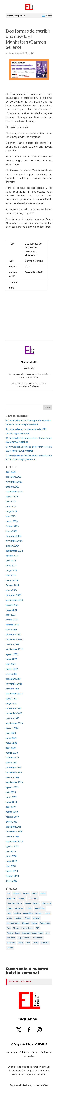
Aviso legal (11, 1052)
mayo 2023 (11, 609)
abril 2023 (11, 614)
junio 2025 (11, 506)
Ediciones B (46, 903)
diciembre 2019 (13, 767)
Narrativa (36, 918)
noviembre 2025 (14, 481)
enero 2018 (11, 880)
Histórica (17, 913)
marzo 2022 (12, 668)
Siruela (20, 943)
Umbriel (10, 948)
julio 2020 (11, 733)
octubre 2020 (12, 718)
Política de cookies (29, 1052)
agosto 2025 (12, 496)
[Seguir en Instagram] (39, 1029)
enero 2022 (11, 673)
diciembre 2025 (13, 476)
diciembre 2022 (13, 634)
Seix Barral (11, 943)
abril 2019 (11, 806)
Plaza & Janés (45, 923)
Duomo (36, 903)
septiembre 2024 (14, 550)
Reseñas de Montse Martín (32, 933)
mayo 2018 (11, 861)
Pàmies (16, 928)
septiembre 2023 (14, 600)
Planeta (34, 923)
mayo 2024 (11, 570)
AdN (8, 893)
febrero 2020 (12, 757)
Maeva (9, 918)
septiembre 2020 (14, 723)
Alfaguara (17, 893)
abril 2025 (11, 516)
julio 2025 (11, 501)
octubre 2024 (12, 545)
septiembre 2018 (14, 841)
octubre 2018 (12, 836)
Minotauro (19, 918)
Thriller (35, 943)
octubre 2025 (12, 486)
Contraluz (21, 898)
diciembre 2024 (13, 536)
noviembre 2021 (14, 683)
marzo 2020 (12, 752)
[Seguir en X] (18, 1029)
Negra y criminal (13, 923)
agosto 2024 (12, 555)
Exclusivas (19, 908)
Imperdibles (28, 913)
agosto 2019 (12, 787)
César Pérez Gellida (14, 903)
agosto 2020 (12, 728)
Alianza (34, 893)
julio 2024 (11, 560)
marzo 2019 (12, 811)
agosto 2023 (12, 604)
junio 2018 (11, 856)
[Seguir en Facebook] (29, 1029)
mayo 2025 (11, 511)
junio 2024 (11, 565)
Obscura (25, 923)
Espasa (10, 908)
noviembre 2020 (14, 713)
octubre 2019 (12, 777)
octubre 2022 (12, 644)
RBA (37, 928)
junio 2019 (11, 797)
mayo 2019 (11, 802)
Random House (27, 928)
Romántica (11, 938)
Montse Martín (16, 53)
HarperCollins (40, 908)
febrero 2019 (12, 816)
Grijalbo (29, 908)
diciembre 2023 (13, 595)
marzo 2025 (12, 521)
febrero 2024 (12, 585)
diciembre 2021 (13, 678)
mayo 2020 (11, 742)
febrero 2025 (12, 526)
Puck (8, 928)
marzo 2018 (12, 871)
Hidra (9, 913)
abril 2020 (11, 747)
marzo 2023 (12, 619)
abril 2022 (11, 664)
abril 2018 (11, 866)
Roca (47, 933)
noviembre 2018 (14, 831)
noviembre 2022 (14, 639)
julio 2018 (11, 851)
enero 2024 (11, 590)
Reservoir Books (13, 933)
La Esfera (38, 913)
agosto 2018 (12, 846)
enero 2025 (11, 531)
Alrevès (43, 893)
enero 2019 (11, 821)
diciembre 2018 (13, 826)
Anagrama (11, 898)
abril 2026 (11, 471)
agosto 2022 (12, 654)
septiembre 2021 (14, 693)
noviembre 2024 (14, 540)
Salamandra (38, 938)
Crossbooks (32, 898)
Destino (28, 903)
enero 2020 (11, 762)
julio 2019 (11, 792)
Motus (27, 918)
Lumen (47, 913)
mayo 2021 (11, 703)
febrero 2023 (12, 624)
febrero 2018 (12, 876)
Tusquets (44, 943)
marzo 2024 (12, 580)
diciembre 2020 (13, 708)
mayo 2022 (11, 659)
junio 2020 (11, 737)
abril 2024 (11, 575)
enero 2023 (11, 629)
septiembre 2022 (14, 649)
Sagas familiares (24, 938)
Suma (28, 943)
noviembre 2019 (14, 772)
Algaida (26, 893)
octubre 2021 (12, 688)
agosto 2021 (12, 698)
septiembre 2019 (14, 782)
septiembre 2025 (14, 491)
